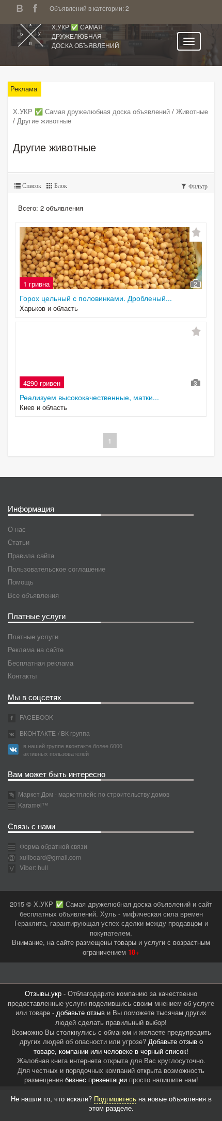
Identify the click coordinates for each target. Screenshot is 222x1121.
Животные (192, 111)
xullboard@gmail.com (50, 856)
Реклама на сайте (36, 649)
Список (31, 186)
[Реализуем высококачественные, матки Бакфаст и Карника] (111, 357)
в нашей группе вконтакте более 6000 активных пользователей (72, 749)
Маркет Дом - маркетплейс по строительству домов (93, 794)
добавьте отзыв (80, 1012)
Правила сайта (31, 555)
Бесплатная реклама (40, 663)
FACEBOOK (35, 717)
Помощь (21, 582)
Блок (60, 186)
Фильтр (197, 186)
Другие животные (44, 120)
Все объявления (33, 595)
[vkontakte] (22, 7)
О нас (17, 529)
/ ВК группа (74, 733)
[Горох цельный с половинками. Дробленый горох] (111, 258)
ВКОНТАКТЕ (37, 733)
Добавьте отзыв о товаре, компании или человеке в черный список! (118, 1046)
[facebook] (37, 7)
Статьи (18, 542)
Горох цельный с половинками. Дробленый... (96, 298)
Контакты (22, 676)
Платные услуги (33, 636)
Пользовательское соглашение (56, 569)
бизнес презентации (96, 1079)
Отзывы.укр (43, 993)
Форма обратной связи (52, 846)
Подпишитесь (115, 1098)
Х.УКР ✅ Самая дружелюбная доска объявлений (85, 36)
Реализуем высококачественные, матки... (89, 397)
